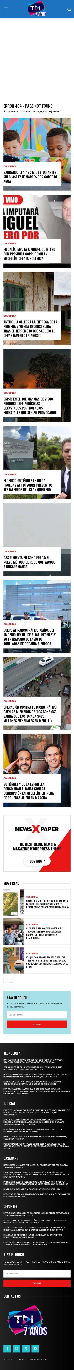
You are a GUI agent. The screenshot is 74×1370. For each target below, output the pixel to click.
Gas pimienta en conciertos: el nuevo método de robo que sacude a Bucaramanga (29, 562)
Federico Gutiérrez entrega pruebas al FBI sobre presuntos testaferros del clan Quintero (27, 485)
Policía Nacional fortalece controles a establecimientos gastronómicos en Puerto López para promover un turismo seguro (36, 1146)
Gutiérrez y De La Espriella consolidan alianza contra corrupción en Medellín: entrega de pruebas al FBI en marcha (28, 791)
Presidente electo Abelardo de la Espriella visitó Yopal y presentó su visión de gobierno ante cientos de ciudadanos (35, 1183)
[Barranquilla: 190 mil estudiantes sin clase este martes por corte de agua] (37, 154)
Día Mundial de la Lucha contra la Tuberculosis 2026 (31, 1189)
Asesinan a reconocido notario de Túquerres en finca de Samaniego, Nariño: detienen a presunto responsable (44, 933)
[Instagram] (16, 1348)
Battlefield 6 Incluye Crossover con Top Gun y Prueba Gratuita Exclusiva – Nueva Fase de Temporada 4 (32, 1061)
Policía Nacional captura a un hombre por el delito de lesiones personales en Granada (32, 1130)
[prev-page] (5, 980)
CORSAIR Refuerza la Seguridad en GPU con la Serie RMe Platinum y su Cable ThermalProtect (32, 1068)
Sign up (37, 1024)
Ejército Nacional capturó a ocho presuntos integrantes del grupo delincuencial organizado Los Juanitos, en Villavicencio (37, 1112)
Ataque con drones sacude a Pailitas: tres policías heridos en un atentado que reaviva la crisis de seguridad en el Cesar (47, 962)
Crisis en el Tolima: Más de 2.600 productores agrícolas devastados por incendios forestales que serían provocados (30, 405)
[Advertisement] (37, 57)
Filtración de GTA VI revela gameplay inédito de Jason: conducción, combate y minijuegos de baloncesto (32, 1083)
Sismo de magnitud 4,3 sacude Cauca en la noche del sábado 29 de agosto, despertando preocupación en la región (47, 904)
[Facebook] (7, 1348)
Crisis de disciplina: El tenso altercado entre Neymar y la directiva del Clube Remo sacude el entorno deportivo (34, 1229)
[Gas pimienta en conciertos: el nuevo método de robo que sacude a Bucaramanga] (37, 539)
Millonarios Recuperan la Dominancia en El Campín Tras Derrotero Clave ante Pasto (32, 1236)
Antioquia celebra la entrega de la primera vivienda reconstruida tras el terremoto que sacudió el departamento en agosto (30, 328)
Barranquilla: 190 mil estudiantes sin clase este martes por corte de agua (30, 177)
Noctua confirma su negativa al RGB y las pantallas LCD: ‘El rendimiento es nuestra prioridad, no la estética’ (35, 1075)
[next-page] (11, 980)
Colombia (9, 166)
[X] (26, 1348)
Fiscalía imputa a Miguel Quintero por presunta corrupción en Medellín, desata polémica (29, 254)
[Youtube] (35, 1348)
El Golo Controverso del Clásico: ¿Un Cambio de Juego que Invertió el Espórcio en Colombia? (34, 1221)
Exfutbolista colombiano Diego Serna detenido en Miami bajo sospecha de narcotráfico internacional (36, 1243)
